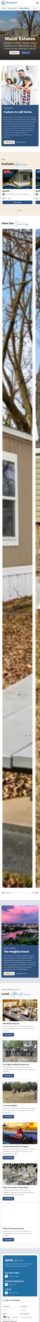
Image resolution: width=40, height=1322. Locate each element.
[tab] (18, 210)
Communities (12, 8)
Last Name (23, 1306)
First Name (6, 1306)
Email (4, 1314)
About (35, 8)
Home (3, 8)
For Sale (7, 171)
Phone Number (24, 1314)
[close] (37, 3)
